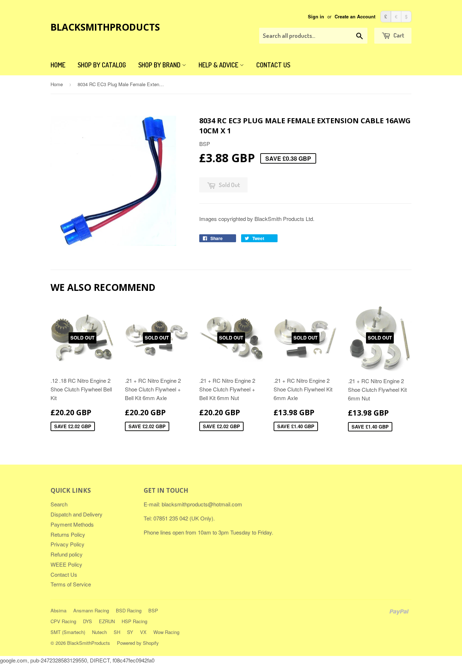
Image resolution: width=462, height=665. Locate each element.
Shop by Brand (160, 65)
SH (117, 632)
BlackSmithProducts (105, 27)
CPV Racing (63, 621)
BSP (153, 610)
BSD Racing (128, 610)
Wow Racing (166, 632)
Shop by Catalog (102, 65)
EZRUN (107, 621)
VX (143, 632)
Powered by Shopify (138, 642)
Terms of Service (71, 584)
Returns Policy (68, 534)
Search (59, 504)
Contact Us (273, 65)
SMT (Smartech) (68, 632)
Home (58, 65)
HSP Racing (134, 621)
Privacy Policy (67, 544)
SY (130, 632)
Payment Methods (72, 524)
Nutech (99, 632)
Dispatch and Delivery (77, 514)
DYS (87, 621)
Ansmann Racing (91, 610)
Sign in (316, 16)
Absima (58, 610)
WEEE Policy (66, 564)
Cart (398, 35)
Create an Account (355, 16)
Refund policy (67, 554)
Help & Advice (219, 65)
